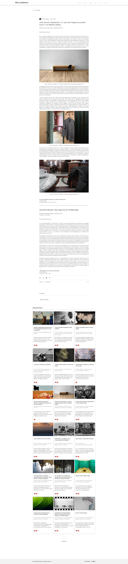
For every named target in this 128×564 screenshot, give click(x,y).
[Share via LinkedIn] (46, 277)
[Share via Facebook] (40, 277)
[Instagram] (94, 561)
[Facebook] (91, 561)
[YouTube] (93, 561)
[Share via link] (49, 277)
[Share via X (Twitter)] (43, 277)
